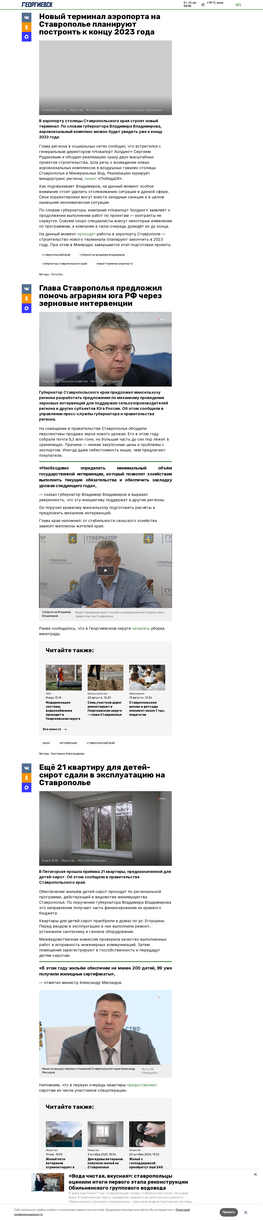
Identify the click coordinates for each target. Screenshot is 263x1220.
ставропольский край (56, 254)
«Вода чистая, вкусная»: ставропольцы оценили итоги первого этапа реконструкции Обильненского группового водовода (128, 1182)
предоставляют (142, 1085)
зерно (46, 743)
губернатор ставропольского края (64, 263)
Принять (229, 1212)
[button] (47, 1182)
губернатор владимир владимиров (102, 254)
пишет (91, 178)
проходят (86, 234)
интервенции (68, 743)
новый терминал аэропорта (115, 263)
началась (141, 628)
